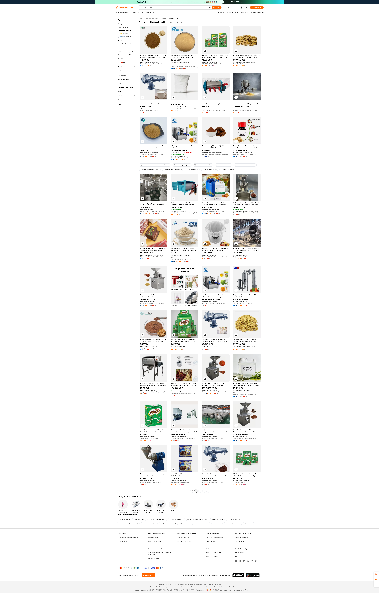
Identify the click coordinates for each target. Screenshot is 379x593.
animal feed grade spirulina (182, 165)
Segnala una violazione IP (213, 552)
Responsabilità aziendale (126, 545)
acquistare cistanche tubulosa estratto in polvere (156, 165)
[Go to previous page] (192, 491)
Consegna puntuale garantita (157, 545)
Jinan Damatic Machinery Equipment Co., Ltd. (153, 303)
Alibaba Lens (129, 575)
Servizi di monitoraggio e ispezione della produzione (160, 553)
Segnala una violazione (213, 556)
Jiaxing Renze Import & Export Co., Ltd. (182, 259)
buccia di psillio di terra (210, 169)
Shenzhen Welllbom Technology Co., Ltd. (214, 257)
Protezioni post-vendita (155, 549)
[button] (210, 7)
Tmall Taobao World (180, 584)
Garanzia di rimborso (154, 541)
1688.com (169, 584)
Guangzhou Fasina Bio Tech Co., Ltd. (213, 211)
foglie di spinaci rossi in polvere (150, 169)
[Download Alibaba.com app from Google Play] (253, 575)
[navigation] (126, 255)
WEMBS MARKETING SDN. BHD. (212, 64)
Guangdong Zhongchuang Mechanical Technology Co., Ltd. (184, 158)
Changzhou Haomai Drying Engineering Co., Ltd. (216, 110)
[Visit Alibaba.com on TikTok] (255, 560)
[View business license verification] (207, 590)
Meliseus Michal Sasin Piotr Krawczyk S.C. (183, 108)
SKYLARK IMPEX (238, 64)
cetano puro (249, 523)
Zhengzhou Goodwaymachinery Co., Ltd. (245, 213)
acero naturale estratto (224, 165)
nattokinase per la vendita (169, 523)
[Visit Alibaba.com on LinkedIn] (240, 560)
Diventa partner (239, 552)
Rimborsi (208, 549)
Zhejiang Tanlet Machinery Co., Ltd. (243, 257)
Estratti (163, 18)
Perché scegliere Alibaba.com (128, 537)
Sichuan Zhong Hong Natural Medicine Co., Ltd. (153, 64)
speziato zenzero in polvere (158, 519)
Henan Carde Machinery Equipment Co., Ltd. (246, 110)
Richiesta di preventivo (184, 541)
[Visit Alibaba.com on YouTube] (251, 560)
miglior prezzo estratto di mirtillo (129, 523)
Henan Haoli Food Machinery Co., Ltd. (213, 303)
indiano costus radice (177, 519)
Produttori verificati (183, 537)
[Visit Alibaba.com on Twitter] (244, 560)
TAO (205, 584)
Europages (218, 584)
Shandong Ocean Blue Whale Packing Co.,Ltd (184, 213)
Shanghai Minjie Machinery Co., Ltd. (150, 110)
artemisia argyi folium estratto (173, 169)
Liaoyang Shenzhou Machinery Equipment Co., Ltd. (153, 211)
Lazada (189, 584)
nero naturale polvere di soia (204, 165)
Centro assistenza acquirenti (214, 537)
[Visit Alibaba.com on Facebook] (236, 560)
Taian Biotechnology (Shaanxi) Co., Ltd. (151, 154)
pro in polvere (186, 523)
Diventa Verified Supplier (242, 549)
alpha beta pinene (218, 519)
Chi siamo (122, 533)
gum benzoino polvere (150, 523)
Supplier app (192, 575)
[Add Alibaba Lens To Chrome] (148, 575)
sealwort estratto (125, 519)
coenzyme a (218, 523)
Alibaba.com (226, 575)
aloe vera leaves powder (233, 523)
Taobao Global (197, 584)
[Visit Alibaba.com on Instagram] (248, 560)
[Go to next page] (208, 491)
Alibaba (141, 18)
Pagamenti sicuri (153, 537)
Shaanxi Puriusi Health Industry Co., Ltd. (183, 66)
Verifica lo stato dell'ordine (243, 545)
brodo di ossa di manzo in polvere (198, 519)
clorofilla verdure (140, 519)
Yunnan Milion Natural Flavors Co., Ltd (244, 154)
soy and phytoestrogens (202, 523)
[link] (376, 574)
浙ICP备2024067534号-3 (240, 590)
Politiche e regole (153, 558)
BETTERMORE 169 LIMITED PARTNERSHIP (215, 154)
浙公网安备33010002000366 (221, 590)
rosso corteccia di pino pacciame (246, 165)
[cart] (235, 8)
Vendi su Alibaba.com (241, 537)
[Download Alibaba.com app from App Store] (238, 575)
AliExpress (161, 584)
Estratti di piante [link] (174, 18)
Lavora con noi (123, 549)
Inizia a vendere (239, 541)
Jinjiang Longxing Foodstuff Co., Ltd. (151, 257)
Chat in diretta (210, 541)
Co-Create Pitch (124, 541)
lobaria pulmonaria (193, 169)
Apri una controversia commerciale (216, 545)
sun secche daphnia (228, 169)
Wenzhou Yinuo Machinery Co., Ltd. (244, 303)
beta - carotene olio (234, 519)
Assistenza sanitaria (152, 18)
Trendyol (210, 584)
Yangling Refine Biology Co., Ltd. (149, 348)
